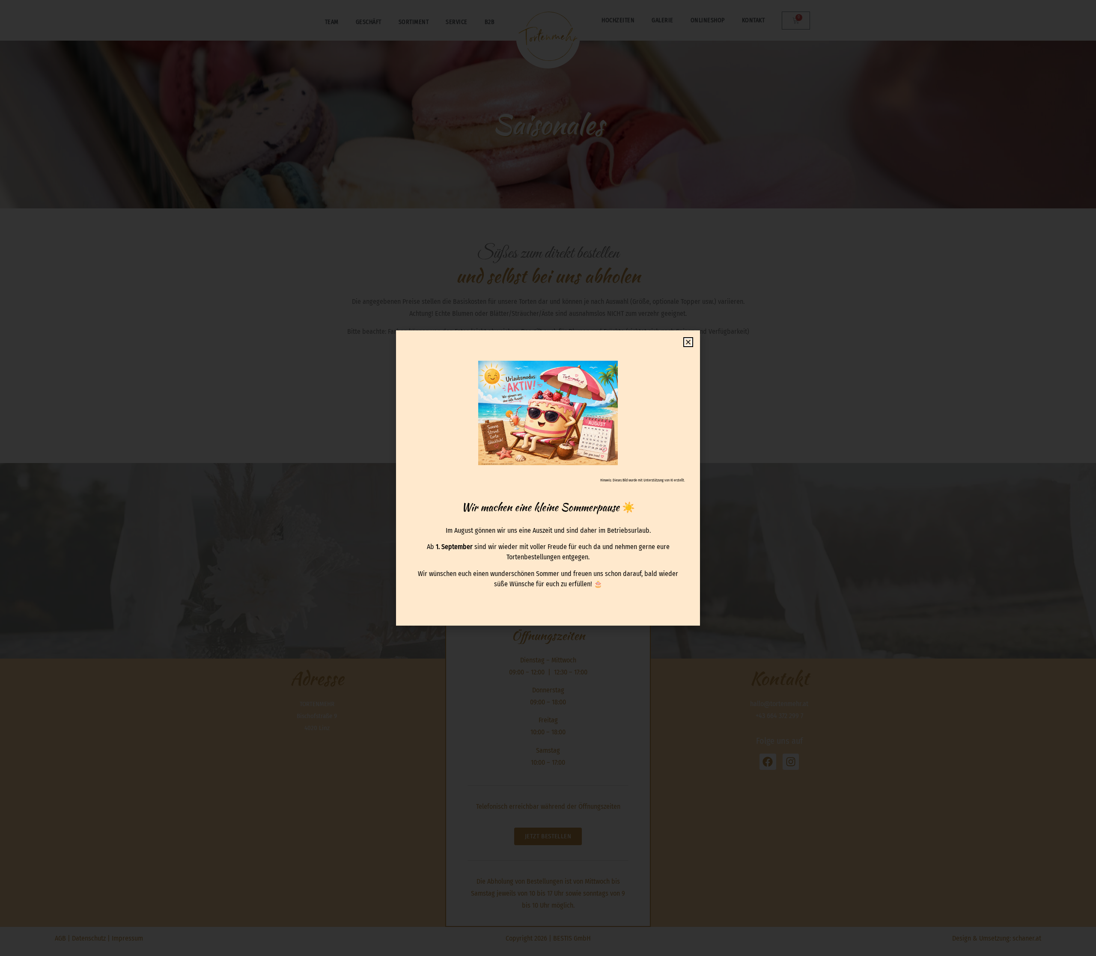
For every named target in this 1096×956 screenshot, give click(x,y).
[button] (688, 342)
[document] (548, 478)
